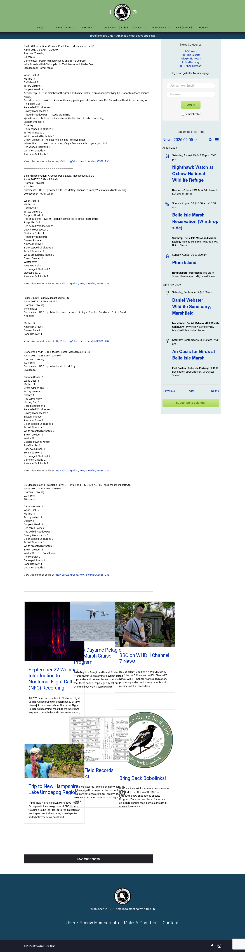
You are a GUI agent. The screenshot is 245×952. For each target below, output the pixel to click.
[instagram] (134, 12)
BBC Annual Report (191, 65)
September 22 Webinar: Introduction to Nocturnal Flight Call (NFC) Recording (54, 679)
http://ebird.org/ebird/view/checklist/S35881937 (82, 341)
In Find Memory (190, 62)
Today (190, 391)
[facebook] (110, 12)
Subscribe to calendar (191, 402)
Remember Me (193, 114)
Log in (191, 104)
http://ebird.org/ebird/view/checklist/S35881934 (82, 161)
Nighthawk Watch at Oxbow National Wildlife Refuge (192, 173)
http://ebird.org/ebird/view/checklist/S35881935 (82, 470)
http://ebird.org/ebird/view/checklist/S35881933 (82, 574)
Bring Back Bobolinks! (142, 778)
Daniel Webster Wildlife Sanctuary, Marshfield (191, 306)
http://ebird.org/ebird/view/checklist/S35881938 (82, 283)
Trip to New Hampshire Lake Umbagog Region (53, 789)
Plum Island (184, 262)
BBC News (191, 51)
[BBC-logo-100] (122, 4)
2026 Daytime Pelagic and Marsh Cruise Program (97, 656)
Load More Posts (88, 859)
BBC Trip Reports (191, 55)
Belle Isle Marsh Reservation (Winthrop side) (195, 221)
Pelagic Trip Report (190, 58)
